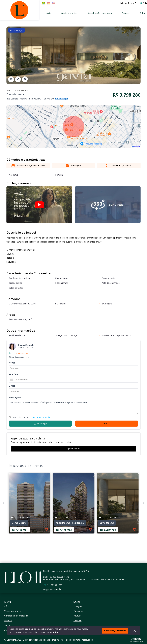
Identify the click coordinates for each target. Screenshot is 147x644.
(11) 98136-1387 (54, 585)
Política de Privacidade (39, 417)
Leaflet (137, 147)
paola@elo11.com (20, 357)
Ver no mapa (61, 98)
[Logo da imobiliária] (19, 9)
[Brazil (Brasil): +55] (12, 379)
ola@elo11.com (126, 3)
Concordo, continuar (115, 630)
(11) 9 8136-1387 (20, 353)
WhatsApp (42, 423)
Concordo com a (30, 417)
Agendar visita (73, 448)
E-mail (107, 423)
